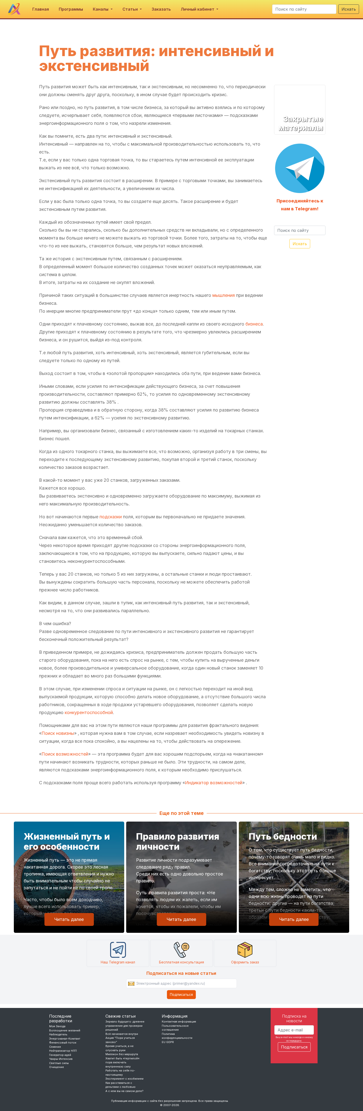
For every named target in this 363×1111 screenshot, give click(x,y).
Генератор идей (60, 1055)
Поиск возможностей (64, 754)
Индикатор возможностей (213, 782)
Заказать (161, 9)
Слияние (55, 1046)
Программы (71, 9)
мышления (223, 295)
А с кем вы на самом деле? (124, 1091)
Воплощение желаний (64, 1030)
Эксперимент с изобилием (124, 1078)
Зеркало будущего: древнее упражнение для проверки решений (124, 1025)
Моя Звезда (57, 1026)
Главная (40, 9)
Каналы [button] (101, 9)
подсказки (111, 516)
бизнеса (254, 324)
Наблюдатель (58, 1034)
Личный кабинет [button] (198, 9)
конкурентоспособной (89, 712)
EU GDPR (168, 1042)
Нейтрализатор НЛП (63, 1050)
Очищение (56, 1067)
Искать (349, 9)
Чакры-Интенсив (61, 1059)
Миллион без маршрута (121, 1054)
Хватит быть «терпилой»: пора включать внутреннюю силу (122, 1062)
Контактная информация (179, 1021)
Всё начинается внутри (121, 1034)
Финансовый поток (62, 1042)
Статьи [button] (130, 9)
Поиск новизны (57, 733)
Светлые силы (59, 1063)
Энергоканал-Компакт (64, 1038)
